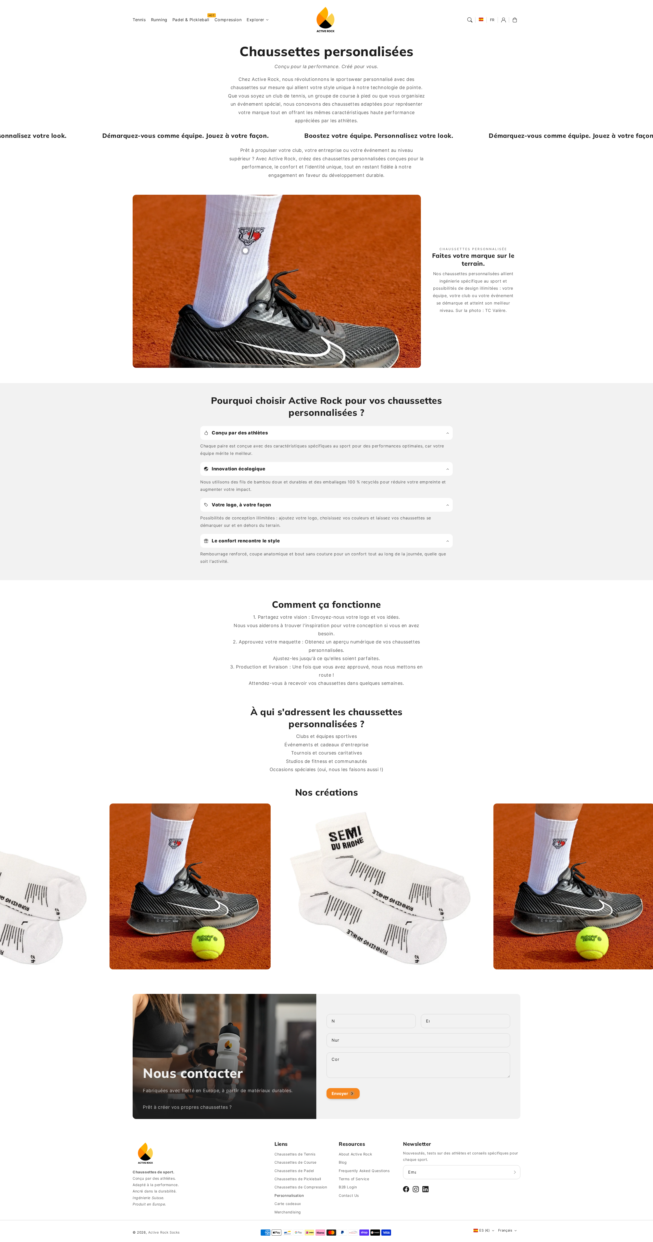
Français (505, 1230)
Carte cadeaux (287, 1203)
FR (492, 20)
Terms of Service (354, 1179)
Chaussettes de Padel (294, 1170)
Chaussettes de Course (295, 1162)
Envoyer (340, 1093)
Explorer (255, 19)
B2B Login (348, 1187)
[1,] (245, 248)
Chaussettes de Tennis (295, 1154)
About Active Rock (355, 1154)
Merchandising (287, 1212)
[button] (469, 20)
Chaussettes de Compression (300, 1187)
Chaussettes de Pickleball (297, 1179)
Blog (343, 1162)
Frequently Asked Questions (364, 1170)
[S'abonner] (514, 1172)
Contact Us (349, 1195)
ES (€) (484, 1230)
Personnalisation (289, 1195)
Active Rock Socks (164, 1232)
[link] (95, 887)
